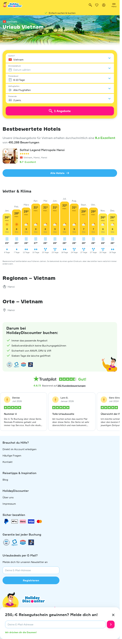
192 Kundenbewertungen (72, 385)
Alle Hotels (57, 173)
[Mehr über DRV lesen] (9, 364)
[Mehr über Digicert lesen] (16, 364)
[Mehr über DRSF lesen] (30, 364)
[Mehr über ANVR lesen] (23, 364)
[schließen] (113, 615)
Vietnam (12, 21)
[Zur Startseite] (13, 5)
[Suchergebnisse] (90, 5)
